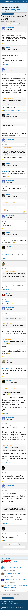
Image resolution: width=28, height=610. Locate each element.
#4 (25, 120)
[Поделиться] (24, 120)
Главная (24, 605)
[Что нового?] (23, 1)
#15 (25, 366)
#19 (25, 490)
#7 (25, 186)
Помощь (19, 605)
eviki (5, 574)
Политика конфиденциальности (8, 605)
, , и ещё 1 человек (14, 110)
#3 (25, 74)
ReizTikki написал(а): (7, 316)
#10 (25, 238)
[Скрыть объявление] (25, 6)
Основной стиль (6, 601)
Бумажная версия (15, 9)
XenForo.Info (10, 608)
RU (13, 601)
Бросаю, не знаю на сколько (13, 567)
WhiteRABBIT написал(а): (8, 123)
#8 (25, 199)
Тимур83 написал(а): (7, 323)
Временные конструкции (12, 573)
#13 (25, 299)
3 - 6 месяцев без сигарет (17, 589)
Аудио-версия (19, 11)
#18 (25, 472)
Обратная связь (4, 603)
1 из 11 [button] (9, 23)
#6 (25, 169)
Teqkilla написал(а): (7, 339)
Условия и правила (13, 603)
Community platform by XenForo (13, 607)
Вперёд (15, 23)
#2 (25, 52)
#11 (25, 251)
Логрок (5, 562)
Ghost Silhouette (7, 589)
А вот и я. (14, 561)
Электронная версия (8, 11)
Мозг (5, 568)
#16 (25, 386)
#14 (25, 313)
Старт (9, 562)
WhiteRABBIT (5, 21)
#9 (25, 221)
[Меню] (2, 1)
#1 (25, 32)
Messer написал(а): (7, 98)
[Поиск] (26, 1)
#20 (25, 533)
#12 (25, 268)
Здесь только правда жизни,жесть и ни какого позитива (15, 586)
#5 (25, 144)
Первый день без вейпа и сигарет (14, 579)
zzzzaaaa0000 (7, 581)
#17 (25, 423)
